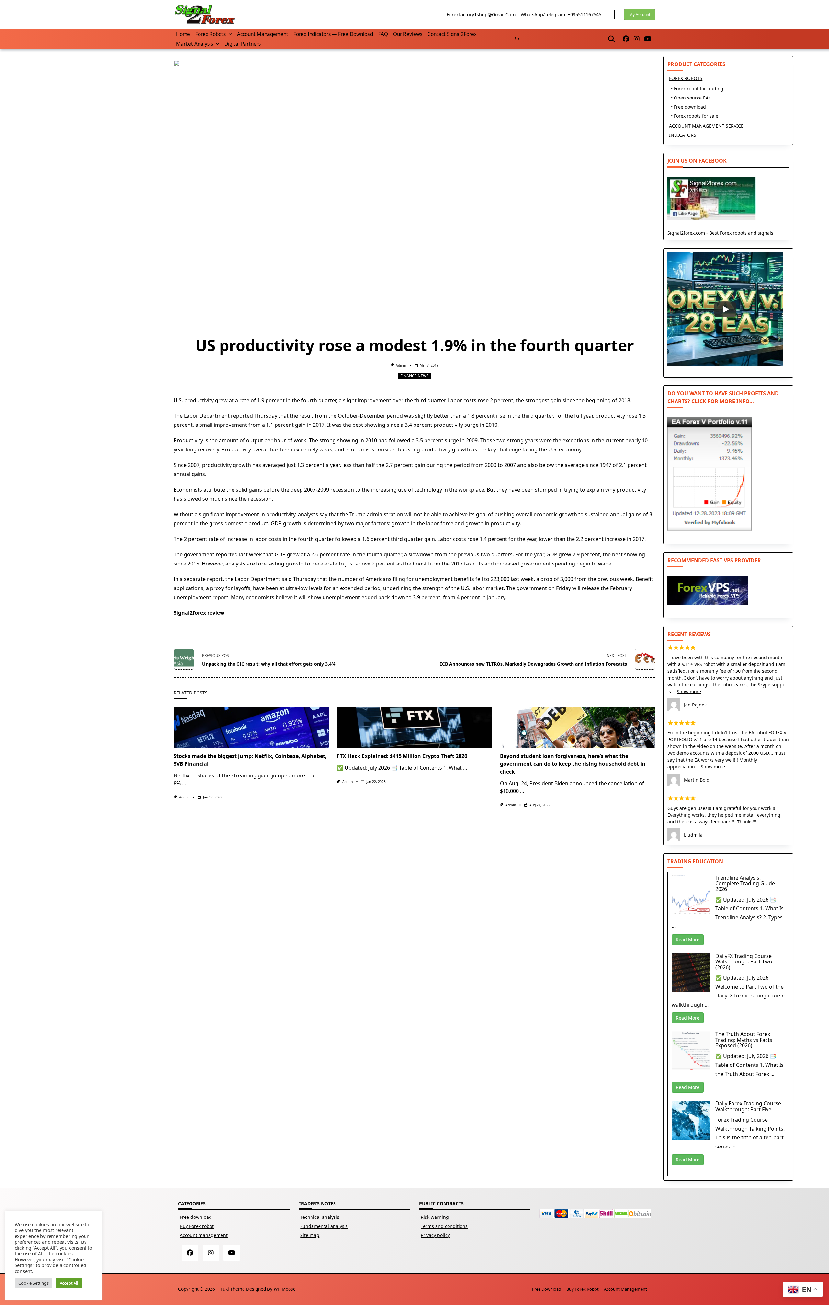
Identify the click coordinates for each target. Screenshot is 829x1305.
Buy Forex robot (197, 1226)
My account (639, 14)
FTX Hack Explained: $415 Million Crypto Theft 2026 (402, 756)
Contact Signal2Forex (452, 34)
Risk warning (435, 1217)
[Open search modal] (611, 39)
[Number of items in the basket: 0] (516, 39)
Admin (401, 365)
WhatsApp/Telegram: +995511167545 (561, 14)
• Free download (688, 107)
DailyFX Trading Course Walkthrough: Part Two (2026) (743, 961)
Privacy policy (435, 1235)
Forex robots (210, 34)
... (184, 783)
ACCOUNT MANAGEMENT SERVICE (706, 126)
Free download (196, 1217)
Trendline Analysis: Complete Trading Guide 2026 (745, 883)
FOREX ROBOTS (685, 78)
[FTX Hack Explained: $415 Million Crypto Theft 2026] (414, 727)
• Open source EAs (691, 98)
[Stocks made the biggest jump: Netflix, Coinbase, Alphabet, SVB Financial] (251, 727)
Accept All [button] (69, 1283)
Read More (687, 940)
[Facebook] (626, 39)
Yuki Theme (232, 1289)
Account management (262, 34)
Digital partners (242, 44)
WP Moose (285, 1289)
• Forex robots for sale (694, 116)
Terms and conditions (444, 1226)
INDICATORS (682, 135)
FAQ (383, 34)
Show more (689, 691)
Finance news (414, 376)
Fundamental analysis (324, 1226)
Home (183, 34)
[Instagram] (637, 39)
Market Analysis (194, 44)
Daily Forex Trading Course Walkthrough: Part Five (748, 1106)
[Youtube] (648, 39)
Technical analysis (319, 1217)
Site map (309, 1235)
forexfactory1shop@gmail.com (481, 14)
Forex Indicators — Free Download (333, 34)
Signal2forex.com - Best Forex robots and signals (720, 233)
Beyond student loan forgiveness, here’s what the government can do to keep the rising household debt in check (572, 763)
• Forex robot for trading (697, 89)
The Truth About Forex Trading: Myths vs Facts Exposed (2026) (743, 1040)
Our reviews (407, 34)
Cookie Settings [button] (33, 1283)
